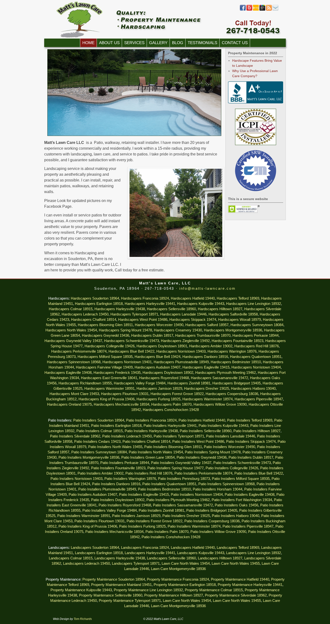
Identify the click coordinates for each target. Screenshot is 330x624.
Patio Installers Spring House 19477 (175, 468)
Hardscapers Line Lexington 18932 (253, 304)
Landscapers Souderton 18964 (95, 548)
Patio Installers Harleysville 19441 (170, 426)
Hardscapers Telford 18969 (238, 298)
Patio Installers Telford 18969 (249, 420)
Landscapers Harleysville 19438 (119, 558)
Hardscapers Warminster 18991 (109, 388)
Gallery (158, 42)
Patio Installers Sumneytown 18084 (99, 452)
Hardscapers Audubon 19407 (157, 367)
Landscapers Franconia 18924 (145, 548)
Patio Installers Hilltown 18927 (256, 431)
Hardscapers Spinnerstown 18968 (73, 362)
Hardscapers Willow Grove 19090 (220, 404)
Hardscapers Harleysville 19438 (119, 309)
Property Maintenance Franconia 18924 (178, 579)
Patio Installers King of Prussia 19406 (87, 526)
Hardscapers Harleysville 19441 (150, 304)
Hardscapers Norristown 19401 (127, 362)
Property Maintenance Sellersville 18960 (110, 595)
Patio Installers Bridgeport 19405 (211, 510)
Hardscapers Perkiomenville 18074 (79, 351)
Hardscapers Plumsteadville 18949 (181, 362)
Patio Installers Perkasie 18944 (124, 463)
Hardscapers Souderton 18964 (95, 298)
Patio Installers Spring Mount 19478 (213, 452)
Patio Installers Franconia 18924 (151, 420)
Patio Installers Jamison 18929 (136, 516)
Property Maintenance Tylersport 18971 (130, 601)
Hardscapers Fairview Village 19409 (104, 367)
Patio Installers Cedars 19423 (97, 441)
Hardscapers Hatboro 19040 (253, 388)
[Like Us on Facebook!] (243, 9)
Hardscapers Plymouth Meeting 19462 (225, 373)
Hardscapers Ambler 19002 (210, 346)
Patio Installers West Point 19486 (198, 441)
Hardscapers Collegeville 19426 (110, 346)
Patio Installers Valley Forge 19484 (109, 510)
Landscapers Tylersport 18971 (136, 563)
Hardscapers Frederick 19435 (117, 373)
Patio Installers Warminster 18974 (194, 526)
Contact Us (235, 42)
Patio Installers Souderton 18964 (98, 420)
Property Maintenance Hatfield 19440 (240, 579)
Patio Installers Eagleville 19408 (249, 495)
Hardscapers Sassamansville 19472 (219, 378)
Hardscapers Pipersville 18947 (259, 399)
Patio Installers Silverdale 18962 (75, 436)
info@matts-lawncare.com (207, 288)
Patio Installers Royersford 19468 (125, 505)
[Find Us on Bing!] (256, 9)
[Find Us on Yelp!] (249, 9)
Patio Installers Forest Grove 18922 (154, 521)
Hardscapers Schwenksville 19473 (131, 341)
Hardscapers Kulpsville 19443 (200, 304)
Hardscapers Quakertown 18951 (255, 357)
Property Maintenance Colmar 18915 (214, 590)
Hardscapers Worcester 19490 (159, 325)
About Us (109, 42)
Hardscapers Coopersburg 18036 (232, 394)
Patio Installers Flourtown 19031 (99, 521)
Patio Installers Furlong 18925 (142, 526)
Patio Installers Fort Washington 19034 (242, 500)
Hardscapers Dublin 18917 (152, 335)
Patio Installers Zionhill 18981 (161, 510)
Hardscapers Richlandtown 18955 (85, 383)
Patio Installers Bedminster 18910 (164, 489)
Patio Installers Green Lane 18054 (148, 457)
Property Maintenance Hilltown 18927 (173, 595)
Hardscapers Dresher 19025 (206, 388)
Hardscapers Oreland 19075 (69, 404)
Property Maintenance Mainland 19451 (121, 585)
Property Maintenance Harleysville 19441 (250, 585)
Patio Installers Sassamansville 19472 (183, 505)
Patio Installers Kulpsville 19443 (223, 426)
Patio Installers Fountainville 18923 (118, 468)
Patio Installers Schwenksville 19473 (242, 463)
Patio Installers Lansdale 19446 (230, 436)
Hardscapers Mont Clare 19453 (74, 394)
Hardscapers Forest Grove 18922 (177, 394)
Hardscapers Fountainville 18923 (237, 341)
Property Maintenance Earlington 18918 (185, 585)
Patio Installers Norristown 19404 (197, 495)
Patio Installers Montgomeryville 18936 (88, 457)
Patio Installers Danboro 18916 (116, 484)
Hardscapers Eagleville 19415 (206, 367)
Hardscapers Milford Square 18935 (105, 357)
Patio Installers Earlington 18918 (116, 426)
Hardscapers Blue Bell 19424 (157, 357)
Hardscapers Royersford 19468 (164, 378)
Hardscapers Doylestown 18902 (168, 373)
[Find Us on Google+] (262, 9)
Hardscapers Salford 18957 (207, 325)
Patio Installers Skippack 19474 (251, 441)
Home (88, 42)
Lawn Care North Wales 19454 (186, 563)
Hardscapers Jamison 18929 (159, 388)
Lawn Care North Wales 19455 (236, 563)
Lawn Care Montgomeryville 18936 (178, 569)
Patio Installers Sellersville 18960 (205, 431)
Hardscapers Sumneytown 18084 (256, 325)
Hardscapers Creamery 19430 (178, 330)
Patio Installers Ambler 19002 (100, 473)
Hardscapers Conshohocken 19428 (171, 410)
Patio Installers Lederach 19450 (127, 436)
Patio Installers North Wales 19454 (156, 452)
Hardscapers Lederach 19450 (85, 314)
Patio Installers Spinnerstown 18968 (226, 484)
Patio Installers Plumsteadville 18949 (107, 489)
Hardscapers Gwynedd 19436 (105, 335)
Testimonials (202, 42)
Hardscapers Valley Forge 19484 (139, 383)
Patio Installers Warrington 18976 (130, 479)
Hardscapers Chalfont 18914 (93, 320)
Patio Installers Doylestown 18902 (117, 500)
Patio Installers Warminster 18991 (83, 516)
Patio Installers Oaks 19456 (236, 505)
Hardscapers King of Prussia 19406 (107, 399)
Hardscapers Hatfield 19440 (193, 298)
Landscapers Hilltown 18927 (220, 558)
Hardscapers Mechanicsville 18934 (121, 404)
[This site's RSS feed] (269, 9)
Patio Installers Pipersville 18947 (247, 526)
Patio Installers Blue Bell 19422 (258, 473)
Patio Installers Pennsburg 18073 (184, 479)
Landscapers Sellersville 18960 (171, 558)
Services (134, 42)
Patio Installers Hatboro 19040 (235, 516)
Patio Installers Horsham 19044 (217, 489)
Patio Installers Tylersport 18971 (179, 436)
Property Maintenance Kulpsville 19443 (81, 590)
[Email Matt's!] (275, 9)
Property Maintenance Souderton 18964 (113, 579)
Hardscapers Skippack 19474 (192, 320)
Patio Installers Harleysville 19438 (151, 431)
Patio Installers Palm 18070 (166, 532)
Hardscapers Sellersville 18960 (171, 309)
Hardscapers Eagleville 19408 (68, 373)
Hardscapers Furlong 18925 (158, 399)
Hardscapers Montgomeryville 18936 (233, 330)
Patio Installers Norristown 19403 (76, 479)
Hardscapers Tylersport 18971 (134, 314)
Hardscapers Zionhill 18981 (188, 383)
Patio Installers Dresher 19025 (186, 516)
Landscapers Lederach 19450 (86, 563)
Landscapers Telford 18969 (238, 548)
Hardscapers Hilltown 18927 (220, 309)
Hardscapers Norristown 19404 (256, 367)
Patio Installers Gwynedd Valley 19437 (181, 463)
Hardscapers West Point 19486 (142, 320)
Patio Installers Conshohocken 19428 (171, 537)
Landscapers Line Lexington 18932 (253, 553)
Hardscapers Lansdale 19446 (183, 314)
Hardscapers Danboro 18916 (205, 357)
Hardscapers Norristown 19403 (181, 351)
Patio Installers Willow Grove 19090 (218, 532)
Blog (177, 42)
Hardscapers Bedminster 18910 (236, 362)
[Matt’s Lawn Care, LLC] (165, 19)
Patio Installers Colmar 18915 (99, 431)
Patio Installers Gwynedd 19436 (202, 457)
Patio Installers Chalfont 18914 (146, 441)
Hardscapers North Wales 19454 (71, 330)
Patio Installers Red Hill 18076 (148, 473)
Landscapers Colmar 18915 (71, 558)
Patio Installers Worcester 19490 (229, 447)
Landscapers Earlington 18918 (99, 553)
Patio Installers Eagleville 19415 (144, 495)
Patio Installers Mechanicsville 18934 (114, 532)
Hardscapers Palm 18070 (171, 404)
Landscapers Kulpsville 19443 (200, 553)
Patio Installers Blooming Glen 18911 (173, 447)
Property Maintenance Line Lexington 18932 (148, 590)
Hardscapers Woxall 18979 (239, 320)
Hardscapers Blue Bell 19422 (131, 351)
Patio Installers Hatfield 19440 (202, 420)
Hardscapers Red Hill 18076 (256, 346)
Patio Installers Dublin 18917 (251, 457)
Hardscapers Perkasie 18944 (255, 335)
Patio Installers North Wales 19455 (115, 447)
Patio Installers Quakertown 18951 (169, 484)
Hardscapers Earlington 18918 (99, 304)
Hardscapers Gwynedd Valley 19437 (73, 341)
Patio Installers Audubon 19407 (93, 495)
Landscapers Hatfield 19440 (193, 548)
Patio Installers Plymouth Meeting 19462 (178, 500)
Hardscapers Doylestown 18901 (161, 346)
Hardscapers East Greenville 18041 (109, 378)
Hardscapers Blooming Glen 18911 (105, 325)
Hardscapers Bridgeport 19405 (236, 383)
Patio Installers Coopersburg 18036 (212, 521)
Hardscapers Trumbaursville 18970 (202, 335)
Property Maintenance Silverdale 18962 (236, 595)
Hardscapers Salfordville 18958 (233, 314)
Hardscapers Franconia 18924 (145, 298)
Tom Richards (83, 619)
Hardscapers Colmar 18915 (71, 309)
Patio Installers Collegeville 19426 (232, 468)
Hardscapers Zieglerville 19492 (185, 341)
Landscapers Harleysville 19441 (150, 553)
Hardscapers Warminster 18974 (207, 399)
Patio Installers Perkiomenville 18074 (203, 473)
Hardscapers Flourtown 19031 (125, 394)
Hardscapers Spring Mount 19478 (125, 330)
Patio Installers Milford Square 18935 (241, 479)
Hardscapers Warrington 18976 (232, 351)
